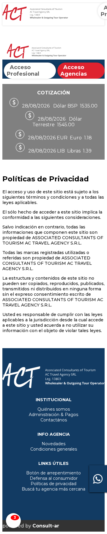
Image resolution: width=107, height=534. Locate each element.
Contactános (53, 420)
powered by (30, 526)
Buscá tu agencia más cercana (53, 489)
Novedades (53, 443)
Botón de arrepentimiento (53, 473)
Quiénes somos (53, 409)
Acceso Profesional (23, 70)
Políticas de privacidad (53, 483)
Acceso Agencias (73, 70)
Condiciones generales (53, 449)
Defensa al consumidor (54, 478)
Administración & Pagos (53, 414)
